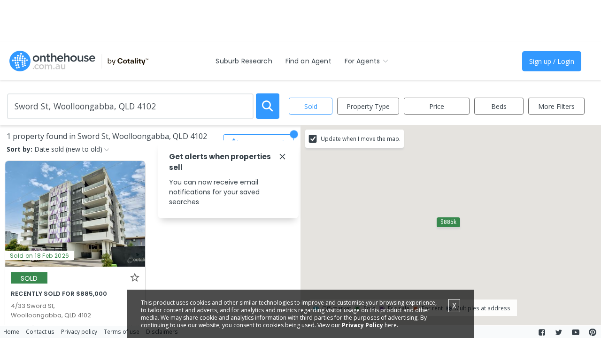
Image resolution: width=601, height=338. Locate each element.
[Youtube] (575, 332)
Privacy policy (79, 331)
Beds (499, 106)
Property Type (368, 106)
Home (11, 331)
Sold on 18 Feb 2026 (39, 256)
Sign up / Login (551, 61)
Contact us (40, 331)
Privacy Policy (362, 325)
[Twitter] (558, 332)
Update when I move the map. (361, 138)
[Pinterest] (592, 332)
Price (436, 106)
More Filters (556, 106)
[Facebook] (542, 332)
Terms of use (121, 331)
